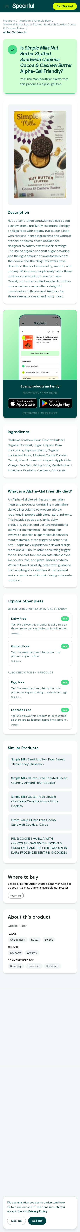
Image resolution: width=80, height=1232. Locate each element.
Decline (16, 1220)
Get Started (65, 6)
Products (9, 20)
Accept (37, 1220)
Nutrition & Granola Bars (35, 20)
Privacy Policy (37, 1211)
